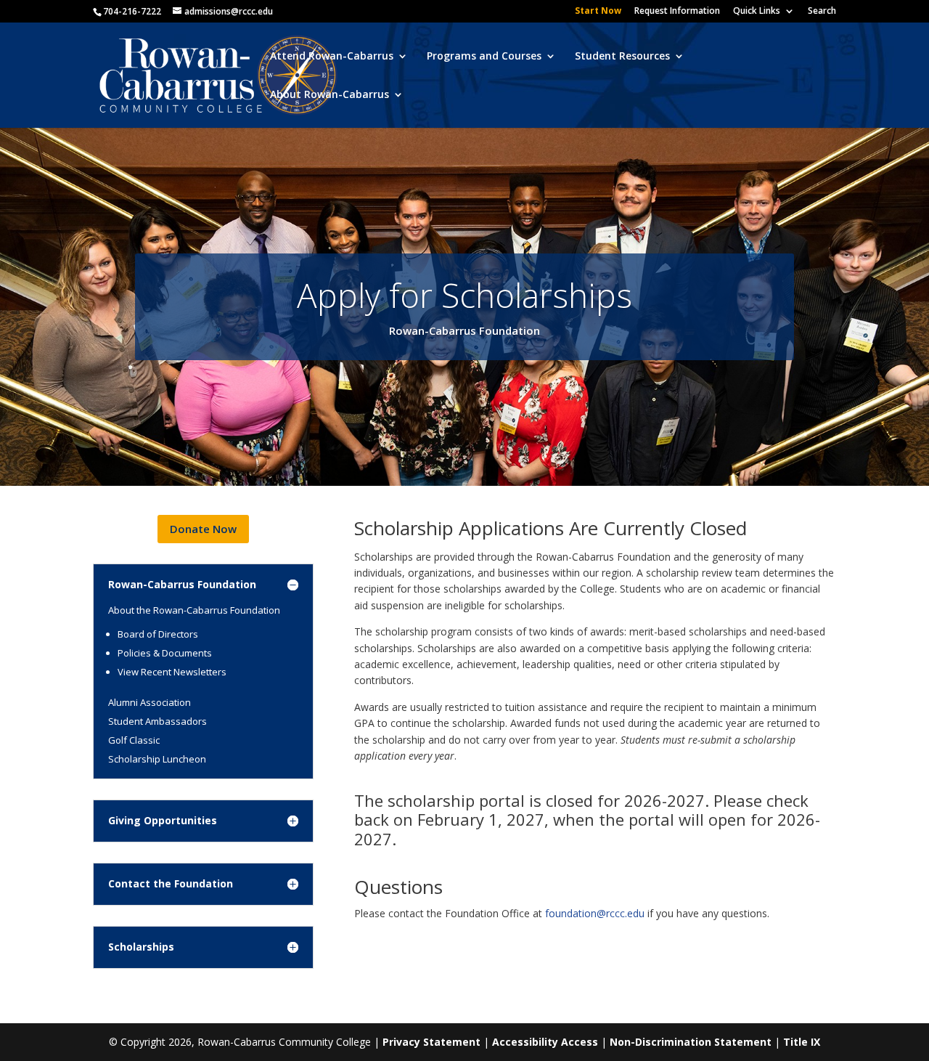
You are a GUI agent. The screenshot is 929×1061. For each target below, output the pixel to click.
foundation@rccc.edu (594, 913)
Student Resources (622, 56)
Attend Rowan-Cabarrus (331, 56)
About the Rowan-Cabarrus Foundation (194, 610)
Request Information (677, 12)
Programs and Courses (484, 56)
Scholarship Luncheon (157, 758)
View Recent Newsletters (172, 671)
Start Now (598, 12)
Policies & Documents (165, 652)
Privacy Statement (431, 1042)
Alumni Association (149, 702)
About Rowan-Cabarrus (329, 95)
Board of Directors (158, 634)
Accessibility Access (545, 1042)
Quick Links (756, 12)
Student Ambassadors (157, 721)
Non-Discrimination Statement (691, 1042)
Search (822, 12)
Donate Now (203, 528)
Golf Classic (134, 740)
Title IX (801, 1042)
